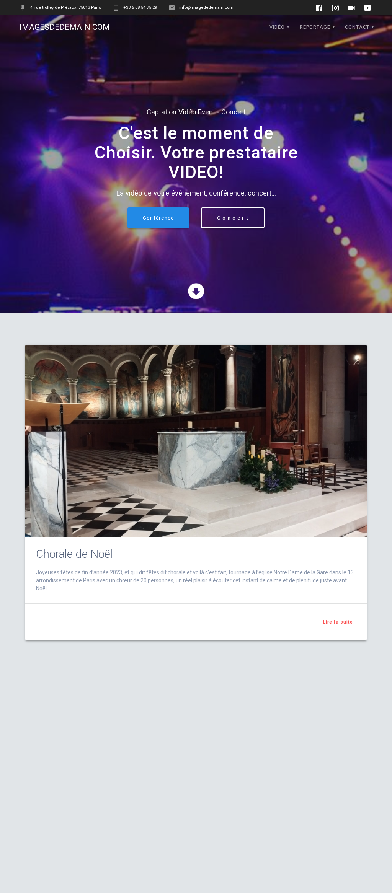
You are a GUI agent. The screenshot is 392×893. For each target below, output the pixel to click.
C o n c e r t (232, 218)
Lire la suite (338, 622)
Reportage (315, 27)
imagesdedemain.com (65, 27)
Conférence (158, 218)
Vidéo (277, 27)
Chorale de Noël (74, 554)
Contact (357, 27)
